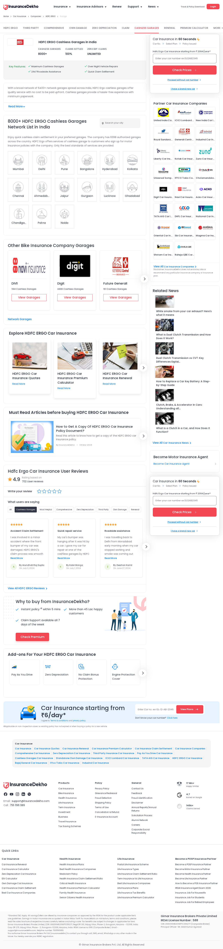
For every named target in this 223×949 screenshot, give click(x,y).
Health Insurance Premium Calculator (80, 888)
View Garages (29, 297)
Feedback (137, 793)
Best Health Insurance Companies (78, 869)
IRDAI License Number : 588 (179, 920)
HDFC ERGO (10, 28)
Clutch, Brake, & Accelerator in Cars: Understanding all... (179, 406)
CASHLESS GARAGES (146, 28)
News (152, 6)
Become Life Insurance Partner (191, 878)
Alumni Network (140, 820)
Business (63, 816)
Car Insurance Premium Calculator (112, 748)
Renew (117, 6)
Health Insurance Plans (72, 864)
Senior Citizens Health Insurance (77, 897)
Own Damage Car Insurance (17, 883)
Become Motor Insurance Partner (192, 869)
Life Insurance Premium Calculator (135, 897)
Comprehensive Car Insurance (32, 753)
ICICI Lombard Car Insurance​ (122, 758)
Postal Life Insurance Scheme (132, 864)
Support (133, 6)
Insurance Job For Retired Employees (194, 902)
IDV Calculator (9, 878)
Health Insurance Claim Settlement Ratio (81, 878)
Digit (60, 283)
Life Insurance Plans (127, 888)
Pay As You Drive (22, 674)
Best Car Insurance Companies (18, 892)
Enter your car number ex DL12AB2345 (177, 58)
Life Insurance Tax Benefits (131, 892)
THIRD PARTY (31, 28)
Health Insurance (67, 797)
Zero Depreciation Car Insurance (71, 753)
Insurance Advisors (90, 6)
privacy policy (79, 720)
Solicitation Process (142, 815)
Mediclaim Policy (69, 873)
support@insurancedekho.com (30, 801)
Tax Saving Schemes (69, 826)
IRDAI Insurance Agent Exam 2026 (193, 888)
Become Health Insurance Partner (193, 873)
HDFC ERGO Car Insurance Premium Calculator (72, 378)
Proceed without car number (183, 79)
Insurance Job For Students (189, 897)
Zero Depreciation (56, 674)
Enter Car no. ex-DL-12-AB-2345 (156, 709)
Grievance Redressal (106, 793)
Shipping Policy (103, 802)
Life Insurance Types (128, 869)
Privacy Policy (102, 788)
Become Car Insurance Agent (171, 464)
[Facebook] (5, 794)
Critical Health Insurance (73, 883)
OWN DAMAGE (78, 28)
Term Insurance (66, 807)
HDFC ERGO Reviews (31, 588)
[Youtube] (11, 794)
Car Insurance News (176, 443)
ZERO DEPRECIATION (104, 28)
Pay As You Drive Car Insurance (154, 753)
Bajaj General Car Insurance (31, 763)
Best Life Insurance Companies (133, 883)
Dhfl (14, 283)
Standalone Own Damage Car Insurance (79, 758)
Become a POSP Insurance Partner (193, 864)
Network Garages (20, 319)
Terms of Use (102, 807)
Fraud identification (142, 797)
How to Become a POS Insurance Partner (196, 883)
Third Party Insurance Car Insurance (113, 753)
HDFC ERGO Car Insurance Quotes (26, 375)
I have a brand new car (183, 88)
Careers (136, 824)
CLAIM (125, 28)
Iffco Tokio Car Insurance (64, 763)
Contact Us (138, 788)
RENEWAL (169, 28)
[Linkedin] (23, 794)
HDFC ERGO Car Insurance (187, 758)
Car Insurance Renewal (75, 748)
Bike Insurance (66, 793)
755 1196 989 (17, 805)
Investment (64, 812)
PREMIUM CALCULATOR (194, 28)
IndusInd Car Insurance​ (95, 763)
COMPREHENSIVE (54, 28)
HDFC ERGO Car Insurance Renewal (117, 375)
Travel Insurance (67, 821)
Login (213, 6)
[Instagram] (17, 794)
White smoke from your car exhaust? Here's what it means (184, 313)
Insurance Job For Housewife (190, 892)
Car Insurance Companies (179, 266)
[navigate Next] (144, 279)
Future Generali (115, 283)
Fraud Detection (103, 797)
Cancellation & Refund (107, 812)
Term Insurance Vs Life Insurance (134, 878)
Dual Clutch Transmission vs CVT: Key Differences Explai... (180, 359)
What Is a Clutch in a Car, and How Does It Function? (183, 430)
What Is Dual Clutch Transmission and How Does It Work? (183, 336)
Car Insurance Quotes (46, 748)
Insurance (61, 6)
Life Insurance (65, 802)
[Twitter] (29, 794)
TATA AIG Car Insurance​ (155, 758)
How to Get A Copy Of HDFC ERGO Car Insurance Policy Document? (94, 428)
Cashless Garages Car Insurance (34, 758)
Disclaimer (137, 802)
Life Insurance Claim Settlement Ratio (137, 873)
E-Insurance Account (106, 816)
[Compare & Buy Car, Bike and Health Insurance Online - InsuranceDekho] (20, 7)
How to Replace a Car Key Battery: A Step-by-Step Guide (183, 383)
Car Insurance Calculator (15, 869)
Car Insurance (23, 748)
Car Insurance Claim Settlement (153, 748)
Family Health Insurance (72, 892)
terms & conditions (59, 720)
